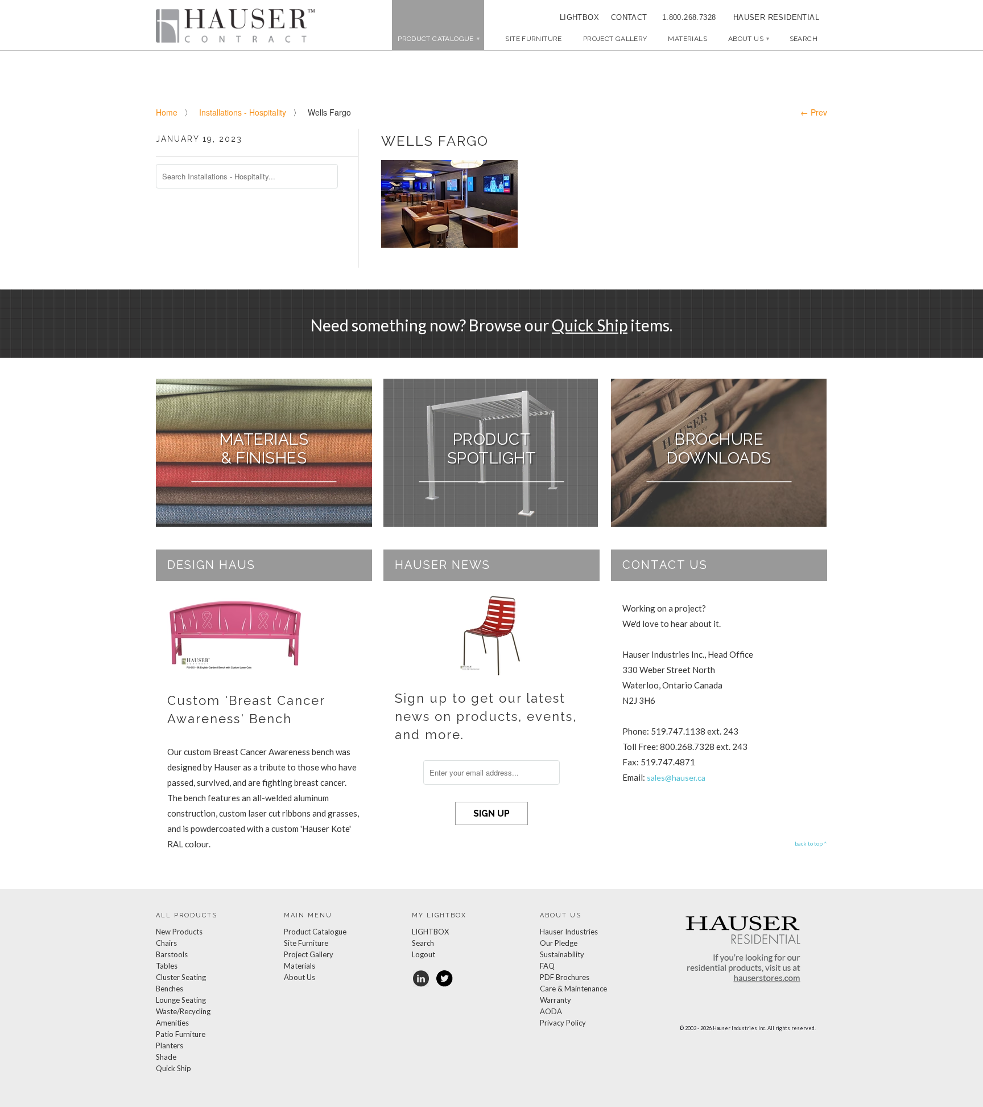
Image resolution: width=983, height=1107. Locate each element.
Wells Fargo (435, 141)
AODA (551, 1011)
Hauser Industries (569, 931)
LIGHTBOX (579, 17)
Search (423, 943)
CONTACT (625, 17)
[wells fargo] (449, 244)
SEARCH (803, 39)
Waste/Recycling (183, 1011)
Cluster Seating (181, 977)
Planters (169, 1045)
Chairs (166, 943)
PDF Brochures (564, 977)
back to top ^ (811, 843)
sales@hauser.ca (676, 777)
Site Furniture (533, 39)
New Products (179, 931)
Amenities (172, 1022)
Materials (687, 39)
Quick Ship (589, 325)
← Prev (813, 112)
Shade (166, 1056)
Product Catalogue (315, 931)
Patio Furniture (180, 1034)
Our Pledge (558, 943)
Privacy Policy (563, 1022)
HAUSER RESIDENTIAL (776, 17)
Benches (169, 988)
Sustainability (562, 954)
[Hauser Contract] (235, 26)
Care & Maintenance (573, 988)
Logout (423, 954)
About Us (748, 39)
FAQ (547, 965)
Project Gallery (615, 39)
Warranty (555, 999)
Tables (166, 965)
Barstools (172, 954)
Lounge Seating (181, 999)
